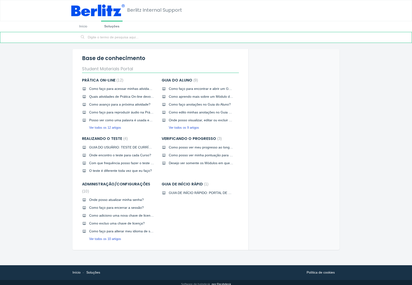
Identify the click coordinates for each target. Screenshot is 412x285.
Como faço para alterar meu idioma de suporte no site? (131, 231)
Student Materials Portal (107, 69)
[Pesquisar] (82, 37)
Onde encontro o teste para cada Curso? (120, 155)
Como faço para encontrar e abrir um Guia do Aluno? (209, 89)
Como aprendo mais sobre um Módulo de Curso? (206, 96)
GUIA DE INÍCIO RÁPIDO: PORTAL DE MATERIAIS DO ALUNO (216, 193)
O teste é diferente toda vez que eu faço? (120, 171)
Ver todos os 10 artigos (105, 239)
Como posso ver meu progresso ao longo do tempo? (209, 147)
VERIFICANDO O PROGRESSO (191, 138)
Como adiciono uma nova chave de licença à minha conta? (133, 215)
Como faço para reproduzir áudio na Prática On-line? (129, 112)
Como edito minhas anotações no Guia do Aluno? (206, 112)
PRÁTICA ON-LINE (102, 80)
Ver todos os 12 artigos (105, 127)
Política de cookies (321, 272)
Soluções (111, 26)
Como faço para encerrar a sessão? (116, 207)
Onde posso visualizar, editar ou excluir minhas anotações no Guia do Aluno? (227, 120)
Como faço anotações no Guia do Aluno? (200, 104)
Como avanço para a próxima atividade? (119, 104)
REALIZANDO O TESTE (104, 138)
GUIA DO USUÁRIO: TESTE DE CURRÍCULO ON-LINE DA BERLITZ (140, 147)
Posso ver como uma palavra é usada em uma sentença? (132, 120)
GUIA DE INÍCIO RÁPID (184, 184)
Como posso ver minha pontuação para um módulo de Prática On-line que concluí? (232, 155)
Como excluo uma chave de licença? (117, 223)
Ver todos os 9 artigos (184, 127)
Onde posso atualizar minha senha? (116, 200)
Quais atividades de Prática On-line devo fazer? (125, 96)
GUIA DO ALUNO (179, 80)
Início (83, 26)
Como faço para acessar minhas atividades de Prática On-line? (137, 89)
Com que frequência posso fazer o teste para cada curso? (133, 163)
